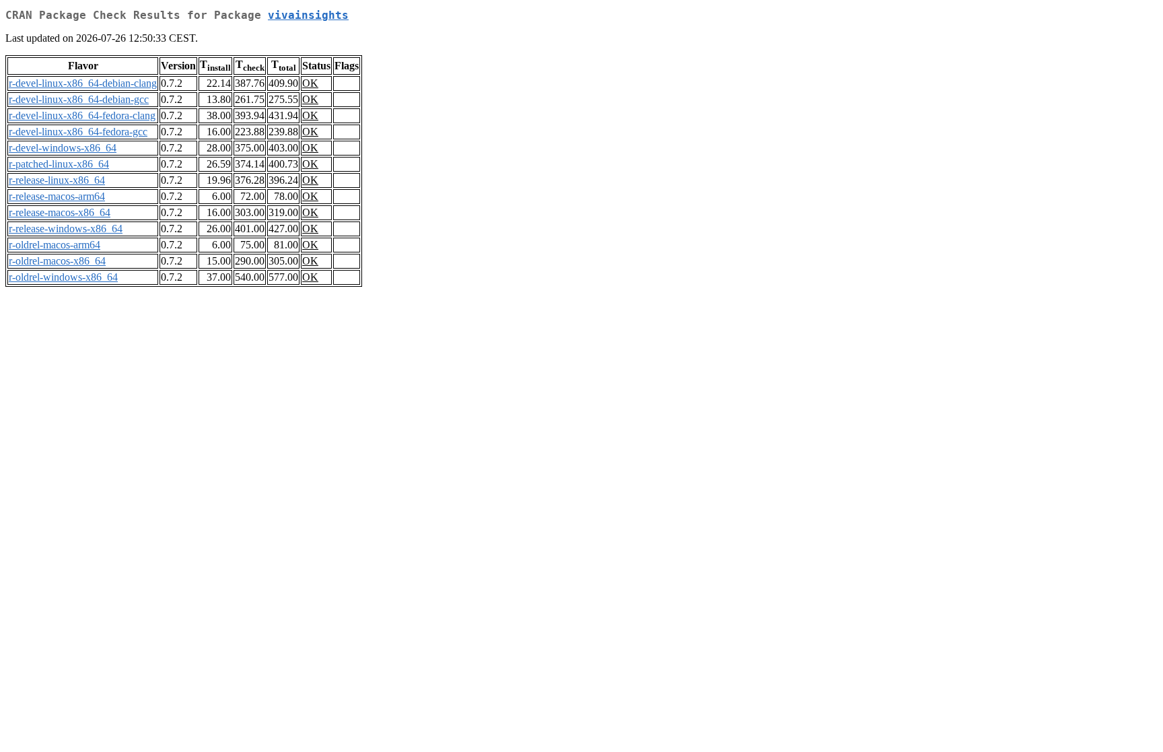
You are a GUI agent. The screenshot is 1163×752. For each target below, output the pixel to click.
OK (310, 83)
